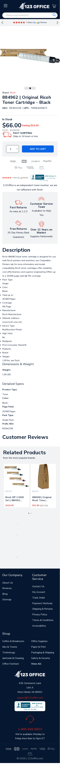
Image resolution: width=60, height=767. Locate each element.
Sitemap (6, 599)
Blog (5, 594)
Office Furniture (10, 663)
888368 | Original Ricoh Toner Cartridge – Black (42, 499)
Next (57, 22)
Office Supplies (39, 641)
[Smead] (17, 534)
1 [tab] (30, 88)
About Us (7, 582)
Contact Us (38, 586)
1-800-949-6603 (30, 729)
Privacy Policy (39, 614)
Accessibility (39, 625)
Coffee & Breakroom (13, 641)
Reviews (7, 588)
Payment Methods (42, 603)
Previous (2, 22)
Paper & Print (38, 647)
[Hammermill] (42, 534)
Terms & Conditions (42, 620)
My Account (38, 592)
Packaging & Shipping (42, 652)
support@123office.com (30, 697)
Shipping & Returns (42, 609)
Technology (8, 652)
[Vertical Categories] (5, 6)
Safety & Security (40, 658)
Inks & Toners (9, 647)
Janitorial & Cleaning (13, 658)
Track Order (38, 597)
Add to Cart (38, 148)
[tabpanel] (16, 486)
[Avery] (17, 523)
